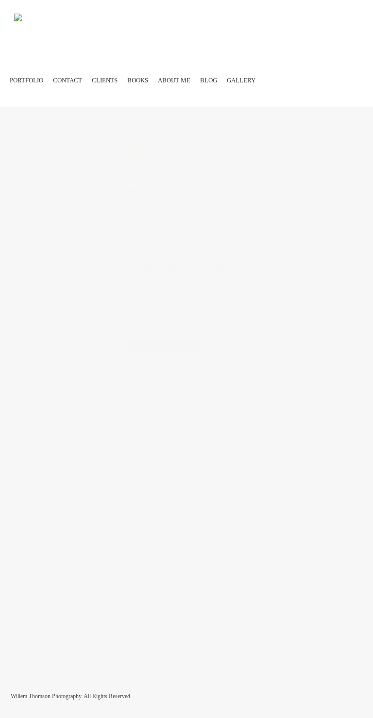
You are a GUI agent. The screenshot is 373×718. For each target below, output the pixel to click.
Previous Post (134, 131)
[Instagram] (357, 698)
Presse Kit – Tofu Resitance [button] (165, 217)
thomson (233, 408)
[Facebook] (339, 698)
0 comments (188, 170)
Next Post (172, 131)
